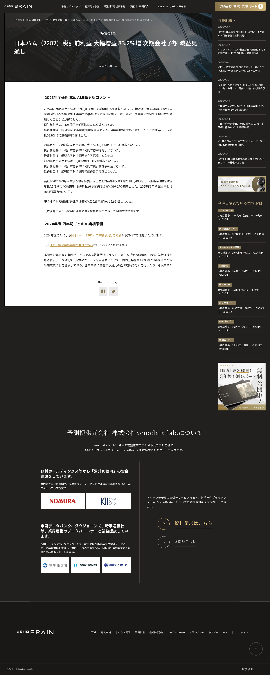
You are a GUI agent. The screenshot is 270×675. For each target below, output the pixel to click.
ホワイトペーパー (176, 632)
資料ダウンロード (218, 632)
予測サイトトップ (70, 6)
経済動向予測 (92, 6)
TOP (94, 632)
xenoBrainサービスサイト (172, 6)
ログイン (243, 632)
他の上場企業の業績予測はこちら (71, 245)
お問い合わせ (197, 632)
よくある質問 (123, 632)
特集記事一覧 (60, 19)
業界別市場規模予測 (114, 6)
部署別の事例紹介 (139, 6)
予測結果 (140, 632)
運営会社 (248, 669)
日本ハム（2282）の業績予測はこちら (96, 235)
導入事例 (106, 632)
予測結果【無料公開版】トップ (32, 19)
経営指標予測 (156, 632)
